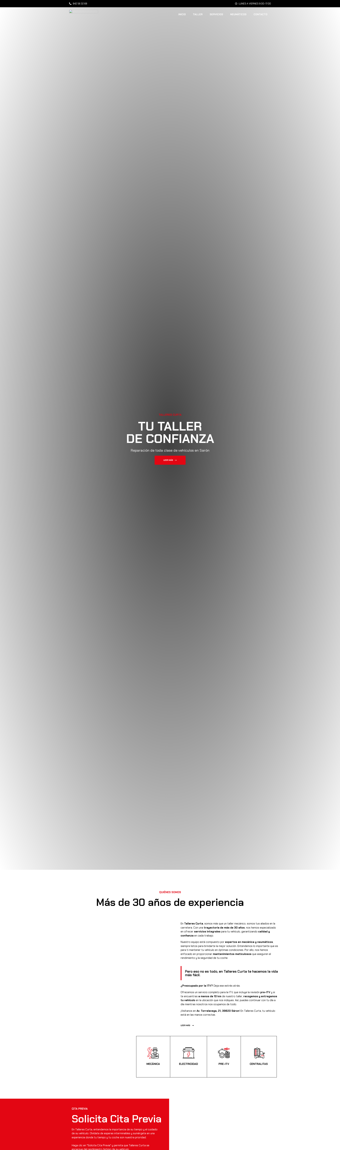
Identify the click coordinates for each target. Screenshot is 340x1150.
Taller (198, 14)
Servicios (216, 14)
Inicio (182, 14)
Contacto (260, 14)
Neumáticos (238, 14)
